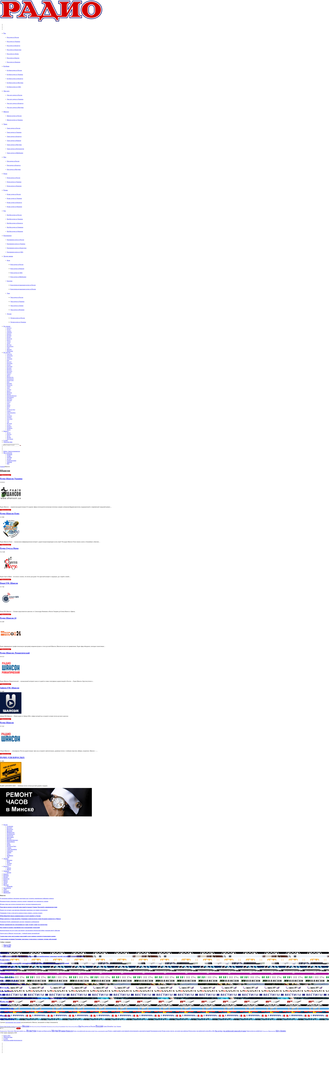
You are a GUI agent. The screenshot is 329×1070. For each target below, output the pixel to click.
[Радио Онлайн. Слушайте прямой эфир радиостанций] (51, 21)
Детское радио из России (17, 318)
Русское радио (5, 1016)
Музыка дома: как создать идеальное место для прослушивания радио (20, 904)
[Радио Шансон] (10, 748)
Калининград (10, 378)
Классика (9, 281)
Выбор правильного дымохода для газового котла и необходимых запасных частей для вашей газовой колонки (42, 956)
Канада (8, 340)
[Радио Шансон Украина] (10, 504)
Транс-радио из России (13, 128)
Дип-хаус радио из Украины (15, 99)
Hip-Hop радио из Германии (15, 227)
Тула (8, 420)
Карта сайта (6, 1035)
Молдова (9, 345)
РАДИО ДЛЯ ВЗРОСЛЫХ (12, 757)
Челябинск (9, 428)
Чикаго (9, 429)
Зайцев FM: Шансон (9, 688)
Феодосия (9, 423)
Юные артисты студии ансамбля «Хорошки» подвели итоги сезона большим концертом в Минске (30, 919)
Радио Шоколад (6, 991)
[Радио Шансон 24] (10, 643)
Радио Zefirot (5, 960)
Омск (8, 403)
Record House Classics (8, 967)
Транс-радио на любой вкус (254, 1031)
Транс (5, 124)
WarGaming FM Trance (8, 970)
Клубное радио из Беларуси (15, 78)
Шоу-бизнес (10, 439)
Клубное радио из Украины (15, 74)
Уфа (8, 422)
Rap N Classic (5, 1012)
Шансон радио (5, 475)
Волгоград (9, 371)
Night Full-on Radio (7, 1019)
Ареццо (9, 357)
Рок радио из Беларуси (13, 45)
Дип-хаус (6, 91)
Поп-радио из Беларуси (14, 165)
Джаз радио (10, 1031)
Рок (4, 33)
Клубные (6, 66)
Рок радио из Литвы (13, 54)
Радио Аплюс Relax (7, 977)
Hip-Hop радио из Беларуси (15, 223)
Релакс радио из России (14, 194)
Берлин (9, 365)
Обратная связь (7, 442)
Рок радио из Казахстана (14, 49)
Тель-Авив (9, 419)
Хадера (8, 425)
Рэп (4, 211)
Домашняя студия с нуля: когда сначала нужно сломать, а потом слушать (21, 913)
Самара (9, 411)
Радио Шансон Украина (11, 478)
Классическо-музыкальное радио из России (23, 285)
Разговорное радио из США (15, 252)
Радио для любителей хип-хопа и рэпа (83, 1031)
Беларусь (9, 328)
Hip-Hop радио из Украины (15, 219)
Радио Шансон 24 (8, 618)
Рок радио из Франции (13, 62)
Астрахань (9, 358)
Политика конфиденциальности (12, 1040)
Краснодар (9, 385)
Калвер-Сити (10, 380)
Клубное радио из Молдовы (15, 82)
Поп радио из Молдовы (14, 169)
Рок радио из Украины (13, 41)
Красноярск (10, 837)
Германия (9, 332)
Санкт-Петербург (11, 412)
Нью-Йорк (9, 399)
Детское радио (3, 1031)
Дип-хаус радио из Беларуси (15, 103)
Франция (9, 349)
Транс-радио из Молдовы (14, 144)
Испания (9, 335)
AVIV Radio (7, 946)
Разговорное (7, 235)
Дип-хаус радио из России (14, 95)
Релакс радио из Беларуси (14, 202)
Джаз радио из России (16, 297)
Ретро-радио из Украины (14, 182)
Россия (8, 329)
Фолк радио (265, 1031)
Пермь (8, 406)
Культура (9, 434)
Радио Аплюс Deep (7, 974)
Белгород (9, 361)
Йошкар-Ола (10, 377)
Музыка (9, 437)
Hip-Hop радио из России (14, 215)
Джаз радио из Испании (17, 309)
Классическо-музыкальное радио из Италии (23, 289)
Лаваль (8, 386)
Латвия (9, 341)
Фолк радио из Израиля (17, 268)
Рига (8, 408)
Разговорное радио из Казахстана (16, 248)
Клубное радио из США (14, 87)
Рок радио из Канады (13, 58)
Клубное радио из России (14, 70)
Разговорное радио (156, 1031)
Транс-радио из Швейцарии (15, 153)
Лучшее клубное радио (43, 1031)
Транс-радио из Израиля (14, 140)
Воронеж (9, 372)
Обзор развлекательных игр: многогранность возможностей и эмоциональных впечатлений (34, 963)
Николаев (9, 400)
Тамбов (9, 852)
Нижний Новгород (12, 395)
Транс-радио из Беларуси (14, 136)
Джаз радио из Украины (17, 301)
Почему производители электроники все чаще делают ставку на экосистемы (23, 924)
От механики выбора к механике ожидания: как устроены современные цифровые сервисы (27, 898)
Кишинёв (9, 383)
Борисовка (9, 366)
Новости (5, 431)
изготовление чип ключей (13, 1022)
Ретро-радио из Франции (14, 186)
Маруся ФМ (7, 945)
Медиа (8, 436)
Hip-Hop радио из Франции (15, 231)
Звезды (8, 432)
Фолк (8, 260)
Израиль (9, 334)
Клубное (9, 1026)
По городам (6, 352)
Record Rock (4, 953)
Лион (8, 388)
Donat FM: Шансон (9, 583)
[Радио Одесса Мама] (10, 573)
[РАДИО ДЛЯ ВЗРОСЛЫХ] (10, 783)
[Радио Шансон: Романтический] (10, 678)
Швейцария (10, 351)
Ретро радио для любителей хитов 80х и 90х (202, 1031)
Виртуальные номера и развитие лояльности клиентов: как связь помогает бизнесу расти (33, 998)
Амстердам (10, 355)
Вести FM (3, 995)
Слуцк (8, 414)
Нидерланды (10, 346)
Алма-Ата (9, 354)
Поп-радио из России (13, 161)
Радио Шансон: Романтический (15, 653)
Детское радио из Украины (18, 322)
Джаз (8, 293)
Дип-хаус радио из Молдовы (15, 107)
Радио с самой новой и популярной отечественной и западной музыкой (129, 1031)
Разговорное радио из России (15, 239)
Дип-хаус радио (18, 1031)
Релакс (5, 190)
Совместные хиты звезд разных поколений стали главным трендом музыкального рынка (28, 936)
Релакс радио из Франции (14, 206)
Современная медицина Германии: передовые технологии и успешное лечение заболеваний (28, 939)
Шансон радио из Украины (15, 120)
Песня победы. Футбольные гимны (13, 984)
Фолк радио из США (16, 272)
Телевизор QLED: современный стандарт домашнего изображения (19, 921)
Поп (4, 157)
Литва (8, 343)
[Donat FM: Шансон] (10, 608)
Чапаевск (9, 426)
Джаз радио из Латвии (16, 305)
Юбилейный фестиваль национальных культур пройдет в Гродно (20, 916)
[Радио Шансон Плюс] (10, 539)
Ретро (5, 173)
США (8, 348)
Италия (9, 337)
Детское (9, 314)
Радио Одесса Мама (9, 548)
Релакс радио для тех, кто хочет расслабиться (175, 1031)
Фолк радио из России (16, 264)
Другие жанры (8, 256)
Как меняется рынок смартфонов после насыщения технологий (20, 927)
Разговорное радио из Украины (16, 244)
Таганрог (9, 417)
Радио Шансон (7, 722)
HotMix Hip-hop (6, 1002)
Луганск (9, 389)
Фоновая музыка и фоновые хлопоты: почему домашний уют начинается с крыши (24, 901)
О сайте (5, 440)
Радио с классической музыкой (101, 1031)
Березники (9, 363)
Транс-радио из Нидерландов (15, 149)
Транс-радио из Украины (14, 132)
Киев (8, 382)
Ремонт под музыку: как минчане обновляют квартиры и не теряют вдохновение (24, 910)
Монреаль (9, 392)
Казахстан (9, 338)
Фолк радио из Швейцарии (18, 277)
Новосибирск (10, 397)
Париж (8, 405)
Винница (9, 369)
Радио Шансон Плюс (9, 513)
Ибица (8, 375)
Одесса (8, 402)
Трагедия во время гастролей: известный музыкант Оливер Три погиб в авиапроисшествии (28, 907)
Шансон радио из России (14, 116)
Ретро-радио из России (13, 178)
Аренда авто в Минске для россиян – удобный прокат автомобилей (19, 933)
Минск (8, 391)
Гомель (8, 374)
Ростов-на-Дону (11, 409)
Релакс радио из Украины (14, 198)
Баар (8, 360)
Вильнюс (9, 368)
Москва (9, 394)
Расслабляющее (62, 1026)
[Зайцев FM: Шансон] (10, 713)
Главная (2, 466)
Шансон (6, 112)
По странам (6, 326)
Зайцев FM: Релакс (7, 1008)
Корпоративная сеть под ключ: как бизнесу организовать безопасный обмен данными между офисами (30, 930)
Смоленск (9, 415)
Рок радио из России (13, 37)
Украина (9, 331)
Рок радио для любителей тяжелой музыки (230, 1031)
